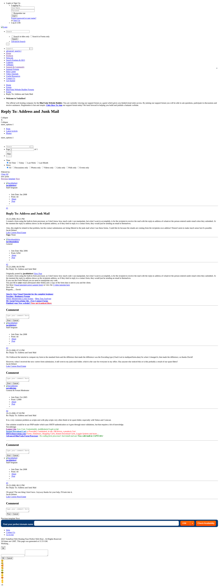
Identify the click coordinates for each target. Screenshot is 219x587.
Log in (14, 16)
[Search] (7, 44)
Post (13, 201)
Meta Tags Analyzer (43, 299)
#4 (7, 411)
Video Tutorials (12, 74)
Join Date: (15, 194)
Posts (8, 129)
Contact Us (10, 78)
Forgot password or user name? (23, 18)
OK (3, 548)
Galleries (9, 62)
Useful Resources (13, 76)
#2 (7, 264)
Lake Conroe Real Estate (16, 232)
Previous (4, 179)
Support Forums (12, 69)
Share (13, 199)
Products (9, 56)
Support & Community (15, 67)
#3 (7, 348)
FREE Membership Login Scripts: (19, 299)
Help (8, 530)
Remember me (19, 13)
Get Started (10, 81)
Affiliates (9, 65)
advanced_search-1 (13, 51)
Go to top (10, 535)
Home (8, 53)
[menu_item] (109, 561)
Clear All (4, 174)
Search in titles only (21, 36)
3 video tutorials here (61, 285)
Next (18, 179)
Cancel (15, 320)
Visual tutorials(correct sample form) (28, 285)
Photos (9, 133)
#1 (7, 208)
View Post (38, 273)
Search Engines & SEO (15, 60)
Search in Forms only (41, 36)
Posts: (13, 197)
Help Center (11, 71)
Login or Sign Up (13, 3)
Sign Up (16, 20)
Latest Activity (12, 131)
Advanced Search (18, 41)
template (11, 179)
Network (9, 58)
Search (14, 39)
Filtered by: (5, 172)
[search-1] (31, 48)
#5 (7, 483)
